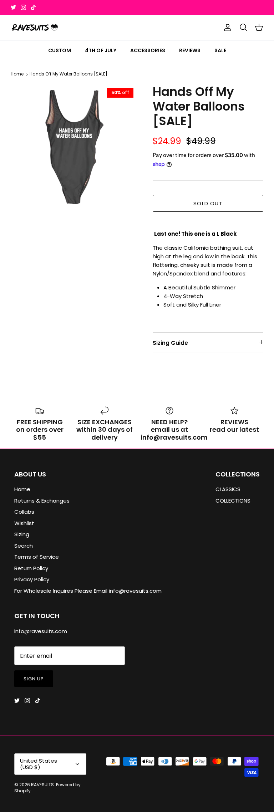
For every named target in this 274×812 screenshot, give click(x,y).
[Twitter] (13, 7)
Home (17, 74)
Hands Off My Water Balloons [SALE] (68, 74)
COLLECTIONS (232, 500)
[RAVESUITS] (35, 27)
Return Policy (31, 568)
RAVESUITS (42, 785)
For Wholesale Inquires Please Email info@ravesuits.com (88, 591)
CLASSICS (227, 489)
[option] (74, 147)
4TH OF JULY (100, 50)
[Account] (226, 27)
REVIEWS (190, 50)
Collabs (24, 511)
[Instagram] (23, 7)
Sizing (21, 534)
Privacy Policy (31, 579)
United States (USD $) (38, 764)
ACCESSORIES (147, 50)
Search (23, 545)
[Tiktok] (33, 7)
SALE (220, 50)
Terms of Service (36, 557)
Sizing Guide (170, 343)
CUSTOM (59, 50)
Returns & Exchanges (42, 500)
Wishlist (24, 523)
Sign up (34, 678)
